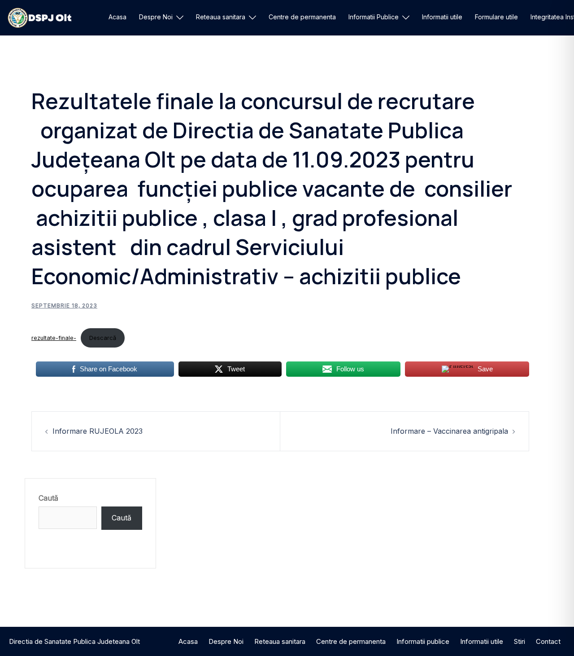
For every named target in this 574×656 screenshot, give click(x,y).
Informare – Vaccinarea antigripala (449, 431)
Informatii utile (442, 17)
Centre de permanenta (302, 17)
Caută (48, 497)
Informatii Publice (373, 17)
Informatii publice (422, 641)
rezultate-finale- (53, 338)
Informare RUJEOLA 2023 (97, 431)
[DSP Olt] (40, 17)
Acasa (117, 17)
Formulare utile (496, 17)
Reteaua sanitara (220, 17)
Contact (548, 641)
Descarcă (102, 338)
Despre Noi (156, 17)
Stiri (519, 641)
